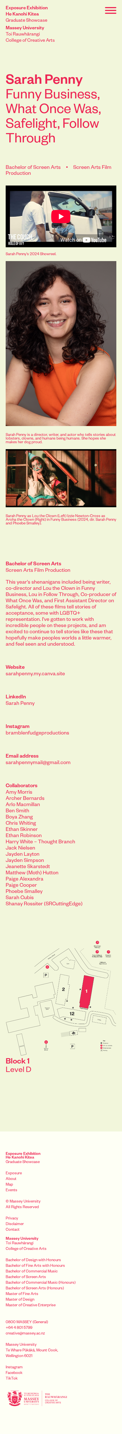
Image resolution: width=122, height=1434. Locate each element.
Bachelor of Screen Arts (26, 1278)
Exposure (14, 1174)
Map (9, 1185)
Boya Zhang (19, 817)
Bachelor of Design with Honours (33, 1261)
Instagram (14, 1368)
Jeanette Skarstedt (28, 867)
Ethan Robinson (24, 836)
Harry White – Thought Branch (40, 842)
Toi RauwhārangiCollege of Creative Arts (30, 35)
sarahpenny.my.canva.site (35, 674)
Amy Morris (19, 793)
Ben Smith (17, 811)
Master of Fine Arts (22, 1294)
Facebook (14, 1373)
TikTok (12, 1379)
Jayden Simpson (25, 861)
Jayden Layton (22, 855)
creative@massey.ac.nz (25, 1334)
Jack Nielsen (20, 848)
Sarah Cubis (20, 898)
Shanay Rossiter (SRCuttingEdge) (44, 904)
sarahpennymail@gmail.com (38, 763)
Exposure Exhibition (23, 1156)
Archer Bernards (25, 799)
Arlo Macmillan (23, 805)
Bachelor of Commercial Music (32, 1272)
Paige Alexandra (24, 880)
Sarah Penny (20, 704)
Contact (13, 1230)
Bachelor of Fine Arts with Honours (35, 1266)
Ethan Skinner (22, 830)
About (11, 1179)
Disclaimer (15, 1225)
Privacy (12, 1219)
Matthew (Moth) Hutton (32, 873)
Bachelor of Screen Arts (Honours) (35, 1289)
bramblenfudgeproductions (37, 733)
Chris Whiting (21, 824)
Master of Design (20, 1300)
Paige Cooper (21, 886)
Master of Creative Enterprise (31, 1306)
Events (11, 1191)
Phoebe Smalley (24, 892)
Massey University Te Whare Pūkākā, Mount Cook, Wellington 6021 (32, 1351)
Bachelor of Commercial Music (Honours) (40, 1283)
